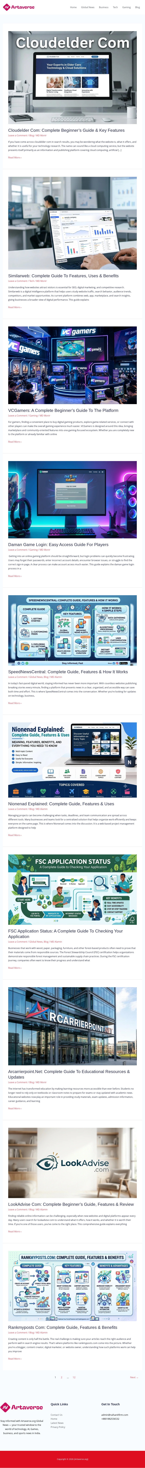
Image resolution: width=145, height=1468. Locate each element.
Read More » (15, 157)
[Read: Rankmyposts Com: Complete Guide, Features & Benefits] (72, 1285)
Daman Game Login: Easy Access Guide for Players (58, 544)
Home (73, 7)
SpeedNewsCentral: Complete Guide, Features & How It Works (68, 671)
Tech (115, 7)
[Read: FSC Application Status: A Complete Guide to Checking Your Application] (72, 889)
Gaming (126, 7)
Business (103, 7)
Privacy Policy (58, 1427)
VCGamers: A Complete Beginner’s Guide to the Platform (63, 410)
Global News (87, 7)
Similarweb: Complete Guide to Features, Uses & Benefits (63, 275)
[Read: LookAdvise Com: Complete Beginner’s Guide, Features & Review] (72, 1162)
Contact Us (56, 1414)
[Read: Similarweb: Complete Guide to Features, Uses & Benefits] (72, 223)
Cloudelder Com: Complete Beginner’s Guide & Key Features (66, 130)
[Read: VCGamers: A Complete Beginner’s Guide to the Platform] (72, 365)
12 (74, 1377)
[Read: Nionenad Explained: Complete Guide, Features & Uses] (72, 759)
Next (134, 1377)
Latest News (57, 1423)
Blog (137, 7)
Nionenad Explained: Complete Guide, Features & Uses (61, 803)
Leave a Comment (17, 135)
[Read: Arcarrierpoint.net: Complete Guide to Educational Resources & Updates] (72, 1026)
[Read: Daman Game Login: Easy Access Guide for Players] (72, 499)
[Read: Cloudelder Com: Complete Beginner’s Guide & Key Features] (72, 77)
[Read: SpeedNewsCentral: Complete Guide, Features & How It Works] (72, 630)
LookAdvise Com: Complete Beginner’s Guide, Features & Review (71, 1204)
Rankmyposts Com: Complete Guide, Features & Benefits (62, 1327)
